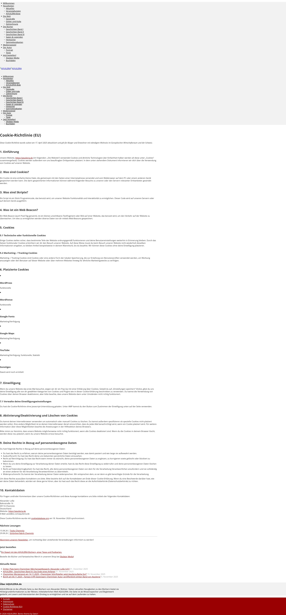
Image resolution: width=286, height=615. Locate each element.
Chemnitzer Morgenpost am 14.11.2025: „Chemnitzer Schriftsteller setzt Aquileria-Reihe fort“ (45, 574)
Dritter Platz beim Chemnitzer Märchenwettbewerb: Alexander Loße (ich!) (36, 569)
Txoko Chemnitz (17, 530)
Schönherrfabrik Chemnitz (22, 533)
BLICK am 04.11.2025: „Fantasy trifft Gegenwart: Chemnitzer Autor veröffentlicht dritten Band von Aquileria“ (52, 576)
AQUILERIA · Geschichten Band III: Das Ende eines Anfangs (29, 571)
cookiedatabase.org (40, 518)
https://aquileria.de (24, 158)
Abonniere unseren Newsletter (14, 540)
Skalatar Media (66, 556)
